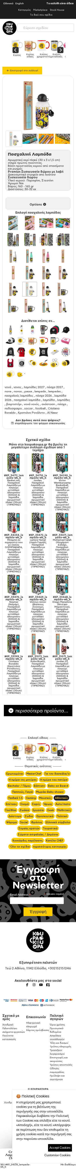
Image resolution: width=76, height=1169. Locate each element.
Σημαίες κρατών (29, 828)
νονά (8, 387)
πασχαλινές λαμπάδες (19, 395)
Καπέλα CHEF (54, 840)
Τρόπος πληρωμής (60, 1046)
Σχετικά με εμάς (10, 1017)
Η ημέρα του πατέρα (53, 779)
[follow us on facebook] (27, 985)
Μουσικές (45, 798)
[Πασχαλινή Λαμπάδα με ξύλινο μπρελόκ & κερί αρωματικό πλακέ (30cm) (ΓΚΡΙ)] (63, 256)
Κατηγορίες (24, 9)
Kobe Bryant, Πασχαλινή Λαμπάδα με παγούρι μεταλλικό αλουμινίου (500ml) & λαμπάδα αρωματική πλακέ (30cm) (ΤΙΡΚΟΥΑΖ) (38, 671)
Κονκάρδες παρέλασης (28, 840)
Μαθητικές (64, 810)
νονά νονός (31, 404)
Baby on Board (58, 785)
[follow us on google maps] (48, 985)
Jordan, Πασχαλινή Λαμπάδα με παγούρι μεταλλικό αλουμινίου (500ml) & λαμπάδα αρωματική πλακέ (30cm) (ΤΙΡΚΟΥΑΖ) (38, 490)
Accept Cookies (60, 1147)
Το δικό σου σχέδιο (41, 14)
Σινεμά (24, 804)
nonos (18, 391)
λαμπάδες (63, 399)
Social (24, 822)
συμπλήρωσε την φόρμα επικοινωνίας (39, 423)
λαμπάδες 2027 (34, 387)
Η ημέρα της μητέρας (23, 779)
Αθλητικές (61, 798)
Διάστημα (15, 816)
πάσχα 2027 (55, 387)
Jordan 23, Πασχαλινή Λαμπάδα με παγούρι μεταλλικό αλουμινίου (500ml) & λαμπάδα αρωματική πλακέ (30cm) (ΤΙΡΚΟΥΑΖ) (62, 671)
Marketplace (40, 9)
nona (8, 391)
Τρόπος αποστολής (61, 1064)
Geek (50, 810)
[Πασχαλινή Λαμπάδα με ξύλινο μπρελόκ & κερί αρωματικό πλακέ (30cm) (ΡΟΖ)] (13, 272)
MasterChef (33, 773)
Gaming (31, 798)
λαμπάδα (49, 399)
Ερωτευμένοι (14, 773)
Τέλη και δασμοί (59, 1042)
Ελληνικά (8, 3)
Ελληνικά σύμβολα (58, 822)
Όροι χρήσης (57, 1024)
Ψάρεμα (11, 822)
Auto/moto (63, 804)
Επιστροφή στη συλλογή (24, 70)
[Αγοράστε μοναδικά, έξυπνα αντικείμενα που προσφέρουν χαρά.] (9, 28)
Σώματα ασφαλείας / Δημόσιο (38, 834)
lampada (40, 391)
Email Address (20, 895)
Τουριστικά (50, 828)
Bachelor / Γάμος (19, 785)
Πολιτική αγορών (56, 1017)
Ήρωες (48, 804)
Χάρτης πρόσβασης (37, 1030)
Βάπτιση (39, 785)
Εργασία (38, 810)
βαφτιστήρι (13, 404)
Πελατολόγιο (9, 1028)
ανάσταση (48, 404)
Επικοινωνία (36, 1017)
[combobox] (45, 27)
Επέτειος (11, 804)
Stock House (57, 9)
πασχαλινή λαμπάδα (27, 399)
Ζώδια (29, 816)
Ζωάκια (24, 810)
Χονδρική (7, 1024)
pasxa (28, 391)
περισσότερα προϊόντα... (41, 711)
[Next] (60, 50)
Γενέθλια (10, 810)
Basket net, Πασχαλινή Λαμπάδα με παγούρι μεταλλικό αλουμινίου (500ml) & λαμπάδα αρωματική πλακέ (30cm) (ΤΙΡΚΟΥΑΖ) (14, 490)
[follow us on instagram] (34, 985)
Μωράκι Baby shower (50, 791)
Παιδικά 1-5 (15, 798)
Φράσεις (36, 822)
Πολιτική (62, 816)
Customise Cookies (57, 1155)
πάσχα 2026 (44, 395)
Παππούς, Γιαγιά (22, 791)
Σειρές (36, 804)
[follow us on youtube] (41, 985)
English (19, 3)
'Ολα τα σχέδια (20, 846)
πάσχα (62, 404)
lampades (54, 391)
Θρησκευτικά (45, 816)
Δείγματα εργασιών (13, 1031)
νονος (17, 387)
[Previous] (16, 50)
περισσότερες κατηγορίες (50, 846)
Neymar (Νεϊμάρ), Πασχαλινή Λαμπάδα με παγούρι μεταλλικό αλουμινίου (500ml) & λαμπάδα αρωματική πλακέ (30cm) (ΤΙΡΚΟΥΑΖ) (13, 613)
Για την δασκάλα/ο (57, 773)
